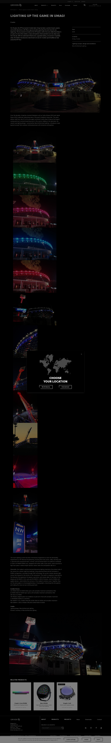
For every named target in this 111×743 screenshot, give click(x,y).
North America (46, 387)
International (65, 387)
